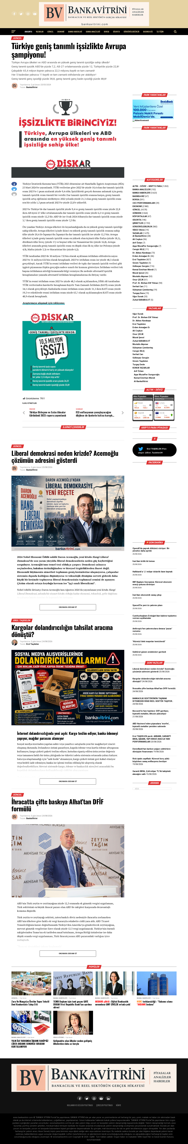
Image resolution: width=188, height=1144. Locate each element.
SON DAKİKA (156, 542)
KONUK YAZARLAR (141, 368)
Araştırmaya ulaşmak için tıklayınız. (43, 303)
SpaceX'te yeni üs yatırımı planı (147, 605)
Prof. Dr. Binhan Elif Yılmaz (145, 283)
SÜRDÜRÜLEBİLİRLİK (131, 31)
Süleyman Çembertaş (143, 290)
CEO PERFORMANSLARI (144, 203)
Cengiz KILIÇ (139, 249)
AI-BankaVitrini (140, 236)
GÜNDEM (137, 213)
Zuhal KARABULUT (141, 300)
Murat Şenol (138, 273)
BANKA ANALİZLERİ (93, 31)
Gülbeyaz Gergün (141, 266)
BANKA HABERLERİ (75, 31)
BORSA (106, 31)
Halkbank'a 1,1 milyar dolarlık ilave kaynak (152, 572)
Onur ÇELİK (138, 280)
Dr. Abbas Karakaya (142, 253)
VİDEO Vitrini (139, 230)
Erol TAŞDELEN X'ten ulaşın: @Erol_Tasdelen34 (152, 451)
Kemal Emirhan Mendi (143, 270)
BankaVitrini (31, 87)
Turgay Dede (139, 364)
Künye (118, 1105)
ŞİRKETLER (138, 223)
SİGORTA (116, 31)
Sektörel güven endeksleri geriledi (149, 652)
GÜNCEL (50, 31)
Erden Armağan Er (141, 256)
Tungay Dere (139, 293)
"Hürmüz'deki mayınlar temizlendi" (149, 641)
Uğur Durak (138, 296)
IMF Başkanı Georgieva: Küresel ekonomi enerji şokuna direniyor (152, 583)
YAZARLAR (39, 31)
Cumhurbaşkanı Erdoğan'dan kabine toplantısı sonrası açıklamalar (155, 617)
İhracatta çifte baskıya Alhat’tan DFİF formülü (154, 688)
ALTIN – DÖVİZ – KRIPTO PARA (147, 186)
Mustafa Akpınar (140, 276)
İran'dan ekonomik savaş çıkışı (147, 595)
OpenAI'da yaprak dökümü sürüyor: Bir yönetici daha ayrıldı (151, 549)
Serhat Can (138, 286)
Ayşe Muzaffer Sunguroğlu (145, 246)
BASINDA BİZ (148, 31)
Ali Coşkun (138, 239)
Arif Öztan (137, 243)
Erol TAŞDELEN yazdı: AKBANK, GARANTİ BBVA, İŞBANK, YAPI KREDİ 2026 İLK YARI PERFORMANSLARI (152, 739)
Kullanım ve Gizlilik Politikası (80, 1105)
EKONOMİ (60, 31)
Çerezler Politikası (104, 1105)
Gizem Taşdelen (140, 263)
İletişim (160, 31)
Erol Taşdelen (32, 644)
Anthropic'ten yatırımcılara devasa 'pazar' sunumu (152, 630)
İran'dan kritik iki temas (144, 561)
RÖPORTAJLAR (140, 216)
